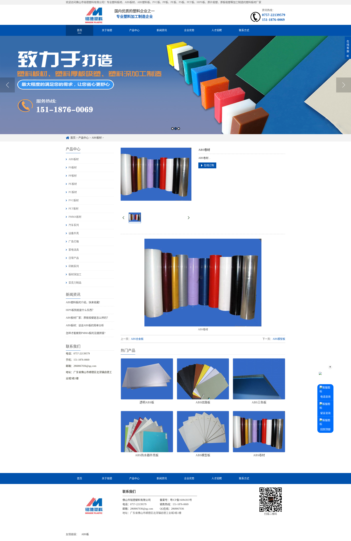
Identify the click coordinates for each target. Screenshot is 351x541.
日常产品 (74, 258)
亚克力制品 (75, 282)
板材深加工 (75, 274)
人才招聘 (217, 30)
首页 (79, 30)
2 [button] (175, 128)
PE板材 (73, 184)
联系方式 (244, 30)
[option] (175, 85)
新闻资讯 (162, 30)
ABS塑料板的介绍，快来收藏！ (83, 302)
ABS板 (85, 534)
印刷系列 (74, 266)
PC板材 (73, 192)
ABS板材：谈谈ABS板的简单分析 (85, 325)
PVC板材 (74, 200)
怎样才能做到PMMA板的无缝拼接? (85, 333)
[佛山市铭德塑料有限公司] (86, 14)
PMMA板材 (75, 216)
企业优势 (189, 30)
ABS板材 (97, 137)
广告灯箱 (74, 241)
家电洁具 (74, 249)
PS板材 (73, 167)
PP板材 (73, 175)
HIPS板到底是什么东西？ (80, 310)
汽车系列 (74, 225)
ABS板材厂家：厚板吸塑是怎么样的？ (87, 317)
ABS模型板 (279, 339)
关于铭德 (107, 30)
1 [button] (172, 128)
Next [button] (343, 84)
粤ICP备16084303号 (181, 500)
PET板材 (73, 208)
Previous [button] (7, 84)
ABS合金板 (137, 339)
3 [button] (178, 128)
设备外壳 (74, 233)
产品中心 (134, 30)
